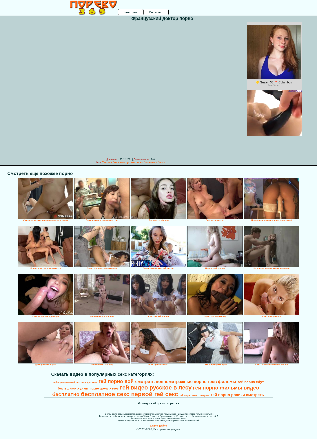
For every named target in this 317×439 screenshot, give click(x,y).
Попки (161, 162)
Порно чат (156, 12)
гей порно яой (116, 381)
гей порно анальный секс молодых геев (75, 382)
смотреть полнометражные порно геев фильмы (185, 381)
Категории (130, 12)
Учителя (107, 162)
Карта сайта (158, 425)
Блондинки (150, 162)
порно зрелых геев (104, 388)
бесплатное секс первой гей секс (129, 394)
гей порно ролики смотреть (237, 395)
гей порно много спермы (194, 395)
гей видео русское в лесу (156, 387)
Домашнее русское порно (128, 162)
